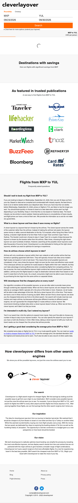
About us (44, 471)
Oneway (18, 11)
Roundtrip (8, 11)
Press (43, 478)
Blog (11, 475)
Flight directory (15, 478)
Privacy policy (46, 475)
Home (12, 471)
